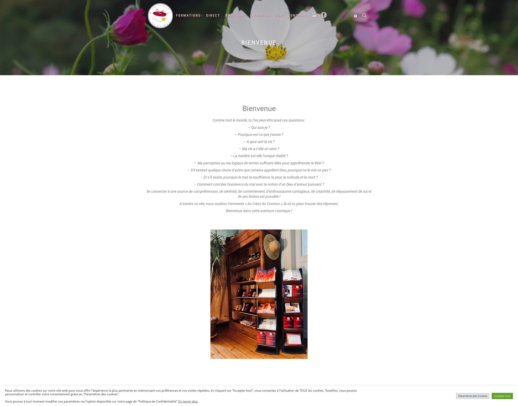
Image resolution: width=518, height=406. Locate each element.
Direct (213, 15)
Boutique (235, 15)
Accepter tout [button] (502, 396)
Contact (297, 15)
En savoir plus (188, 401)
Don (279, 15)
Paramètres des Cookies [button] (472, 396)
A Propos (260, 15)
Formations (188, 15)
